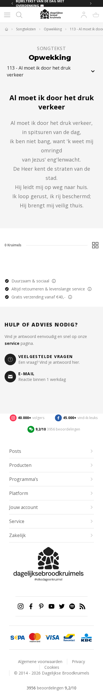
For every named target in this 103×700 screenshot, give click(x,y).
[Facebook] (31, 606)
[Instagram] (20, 606)
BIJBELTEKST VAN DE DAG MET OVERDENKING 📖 (40, 3)
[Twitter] (62, 606)
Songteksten (26, 29)
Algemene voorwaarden (40, 661)
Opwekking (53, 29)
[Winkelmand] (96, 15)
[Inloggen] (84, 15)
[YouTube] (51, 606)
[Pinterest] (41, 606)
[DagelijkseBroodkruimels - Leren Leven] (6, 29)
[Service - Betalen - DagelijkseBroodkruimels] (17, 637)
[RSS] (82, 606)
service (12, 343)
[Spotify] (72, 606)
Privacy (78, 661)
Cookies (51, 667)
